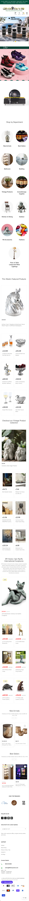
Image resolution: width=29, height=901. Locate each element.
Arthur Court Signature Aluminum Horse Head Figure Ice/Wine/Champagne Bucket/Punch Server (13, 325)
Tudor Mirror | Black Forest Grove (8, 744)
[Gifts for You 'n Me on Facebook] (2, 818)
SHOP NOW (16, 42)
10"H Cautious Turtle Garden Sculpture (6, 698)
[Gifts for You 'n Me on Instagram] (8, 818)
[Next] (15, 718)
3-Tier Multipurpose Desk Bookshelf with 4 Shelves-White (9, 785)
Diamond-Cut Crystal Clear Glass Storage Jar (20, 549)
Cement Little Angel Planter (9, 466)
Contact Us (3, 852)
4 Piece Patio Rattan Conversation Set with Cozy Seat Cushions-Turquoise (22, 786)
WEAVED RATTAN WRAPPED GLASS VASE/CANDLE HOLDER (6, 520)
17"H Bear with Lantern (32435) (20, 698)
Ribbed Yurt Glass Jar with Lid (20, 492)
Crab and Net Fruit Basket (20, 354)
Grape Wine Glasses (7, 410)
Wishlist (2, 845)
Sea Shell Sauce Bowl (20, 410)
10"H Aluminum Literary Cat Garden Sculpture (11, 614)
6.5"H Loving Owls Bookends (7, 642)
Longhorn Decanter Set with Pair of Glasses (7, 354)
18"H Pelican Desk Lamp (7, 670)
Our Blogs (3, 854)
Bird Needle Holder (7, 492)
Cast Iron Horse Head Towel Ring (20, 520)
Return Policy (3, 847)
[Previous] (13, 718)
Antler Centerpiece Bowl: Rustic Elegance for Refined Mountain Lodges (20, 382)
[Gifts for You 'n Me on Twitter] (5, 818)
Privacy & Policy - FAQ (5, 850)
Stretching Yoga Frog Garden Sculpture (20, 670)
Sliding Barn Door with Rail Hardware (22, 744)
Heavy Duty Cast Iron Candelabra (6, 548)
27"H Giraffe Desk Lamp (20, 642)
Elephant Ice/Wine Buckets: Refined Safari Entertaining (7, 382)
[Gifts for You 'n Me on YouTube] (11, 818)
